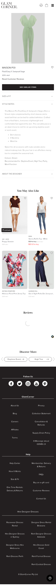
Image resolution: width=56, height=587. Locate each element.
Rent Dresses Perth (14, 556)
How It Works (15, 471)
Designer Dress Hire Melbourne (15, 546)
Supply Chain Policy (41, 433)
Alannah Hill (33, 291)
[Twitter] (19, 383)
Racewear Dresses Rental (14, 524)
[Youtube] (36, 383)
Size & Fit (6, 96)
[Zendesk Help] (49, 578)
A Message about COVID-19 (41, 442)
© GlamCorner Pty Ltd (28, 574)
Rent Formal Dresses (41, 556)
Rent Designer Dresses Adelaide (41, 535)
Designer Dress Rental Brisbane (41, 524)
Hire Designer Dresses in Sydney (15, 535)
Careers (14, 421)
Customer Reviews (41, 490)
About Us (15, 405)
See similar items (28, 87)
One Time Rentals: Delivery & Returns (15, 489)
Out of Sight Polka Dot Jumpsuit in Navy (41, 294)
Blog (15, 413)
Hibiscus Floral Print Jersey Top (14, 294)
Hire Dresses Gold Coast (41, 546)
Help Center (15, 463)
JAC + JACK (5, 239)
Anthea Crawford (8, 291)
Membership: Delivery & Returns (41, 465)
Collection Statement (41, 413)
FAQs (41, 474)
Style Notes (8, 104)
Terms (15, 437)
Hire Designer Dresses (28, 511)
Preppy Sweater (8, 241)
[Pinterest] (44, 383)
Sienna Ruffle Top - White (38, 239)
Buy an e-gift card (41, 482)
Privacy (41, 405)
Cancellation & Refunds (41, 423)
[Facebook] (11, 383)
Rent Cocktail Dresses (41, 564)
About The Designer (12, 174)
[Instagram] (28, 383)
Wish (30, 236)
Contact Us (41, 498)
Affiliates (15, 429)
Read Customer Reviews (13, 79)
